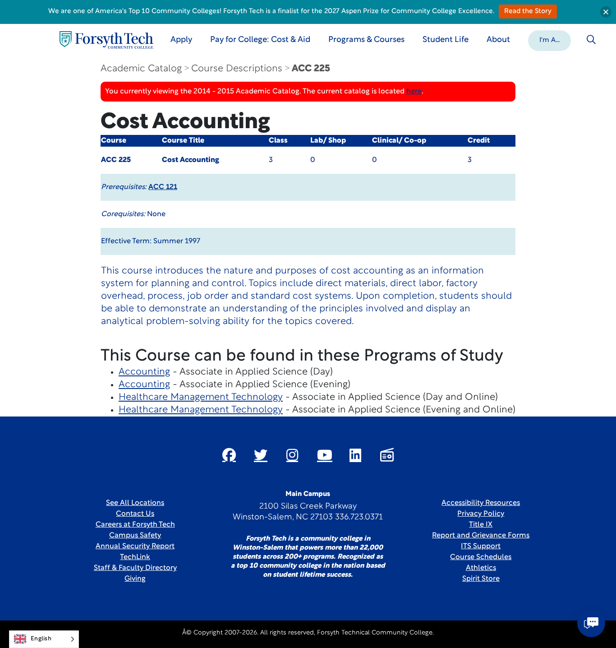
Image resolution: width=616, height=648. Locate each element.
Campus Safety (135, 535)
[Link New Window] (229, 455)
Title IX (480, 524)
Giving (135, 579)
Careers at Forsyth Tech (135, 524)
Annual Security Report (135, 546)
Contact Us (135, 514)
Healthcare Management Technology (201, 397)
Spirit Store (481, 579)
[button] (549, 40)
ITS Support (481, 546)
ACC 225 (311, 69)
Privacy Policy (480, 514)
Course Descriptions (236, 69)
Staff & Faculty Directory (135, 568)
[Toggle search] (591, 39)
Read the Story (528, 11)
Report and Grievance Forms (480, 535)
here (414, 91)
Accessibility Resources (480, 503)
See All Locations (135, 503)
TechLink (135, 557)
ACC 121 (162, 187)
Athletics (481, 568)
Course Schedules (480, 557)
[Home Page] (106, 40)
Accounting (144, 372)
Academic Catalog (141, 69)
